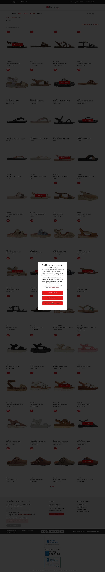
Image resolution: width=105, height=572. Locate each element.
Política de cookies (54, 287)
